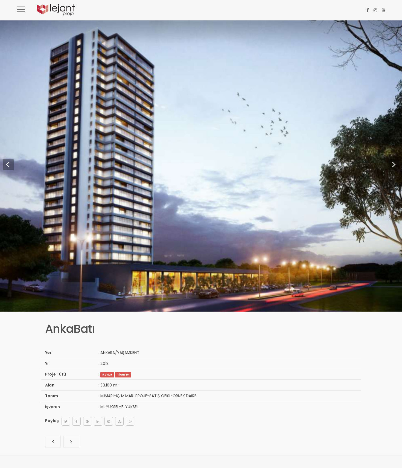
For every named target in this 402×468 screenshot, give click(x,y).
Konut (107, 375)
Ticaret (123, 375)
